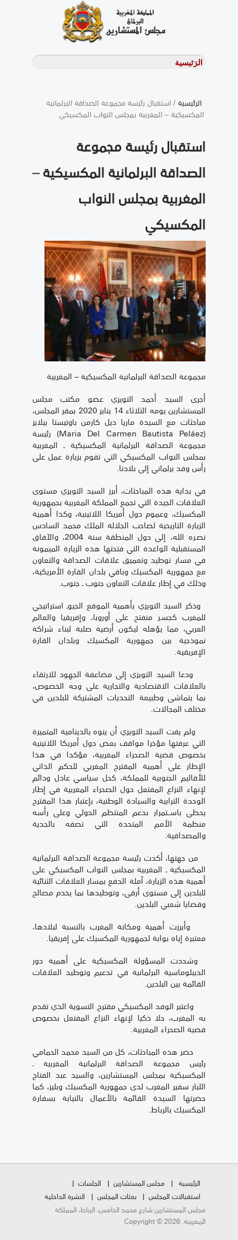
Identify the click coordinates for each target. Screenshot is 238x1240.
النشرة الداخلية (64, 1195)
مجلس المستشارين (139, 1182)
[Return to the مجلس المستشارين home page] (98, 21)
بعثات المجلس (116, 1195)
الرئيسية (190, 102)
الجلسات (89, 1182)
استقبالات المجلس (174, 1195)
